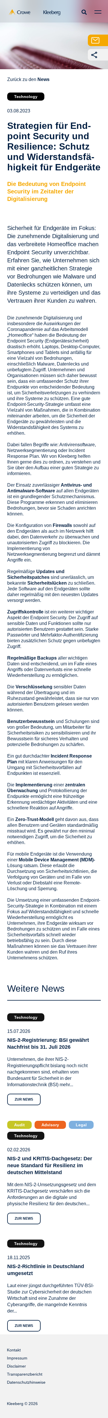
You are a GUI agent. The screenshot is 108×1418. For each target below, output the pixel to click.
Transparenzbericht (24, 1374)
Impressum (17, 1358)
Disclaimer (16, 1366)
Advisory (50, 1125)
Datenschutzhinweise (26, 1382)
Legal (81, 1125)
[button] (84, 12)
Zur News (24, 1099)
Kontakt (14, 1350)
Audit (19, 1125)
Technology (25, 96)
